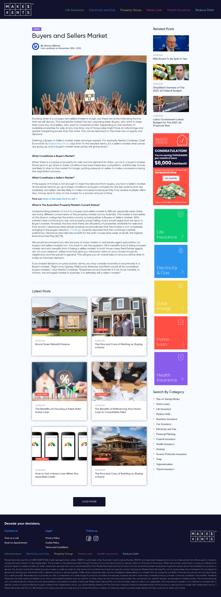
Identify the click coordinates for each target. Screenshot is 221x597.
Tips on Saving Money (168, 399)
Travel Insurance (165, 469)
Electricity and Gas (102, 10)
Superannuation (164, 464)
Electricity (167, 270)
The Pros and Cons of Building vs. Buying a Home (119, 475)
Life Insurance (74, 10)
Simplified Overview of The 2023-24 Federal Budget (168, 89)
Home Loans (42, 330)
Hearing (160, 449)
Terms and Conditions (56, 547)
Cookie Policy (52, 543)
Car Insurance (163, 424)
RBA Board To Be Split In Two (170, 59)
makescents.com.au (164, 560)
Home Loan (154, 10)
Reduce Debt (205, 10)
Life (167, 234)
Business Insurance (166, 419)
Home (163, 342)
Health (167, 378)
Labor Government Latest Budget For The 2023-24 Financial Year (168, 122)
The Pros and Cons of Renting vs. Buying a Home (119, 346)
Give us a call (12, 538)
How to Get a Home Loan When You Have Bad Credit (56, 475)
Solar (164, 306)
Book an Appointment (16, 543)
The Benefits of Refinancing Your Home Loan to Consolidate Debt (118, 410)
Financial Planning (165, 434)
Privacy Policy (52, 538)
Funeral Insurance (165, 439)
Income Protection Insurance (171, 454)
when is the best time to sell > (59, 199)
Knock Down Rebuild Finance (52, 344)
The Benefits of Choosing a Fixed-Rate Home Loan (58, 410)
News (37, 29)
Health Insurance (178, 10)
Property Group (130, 10)
